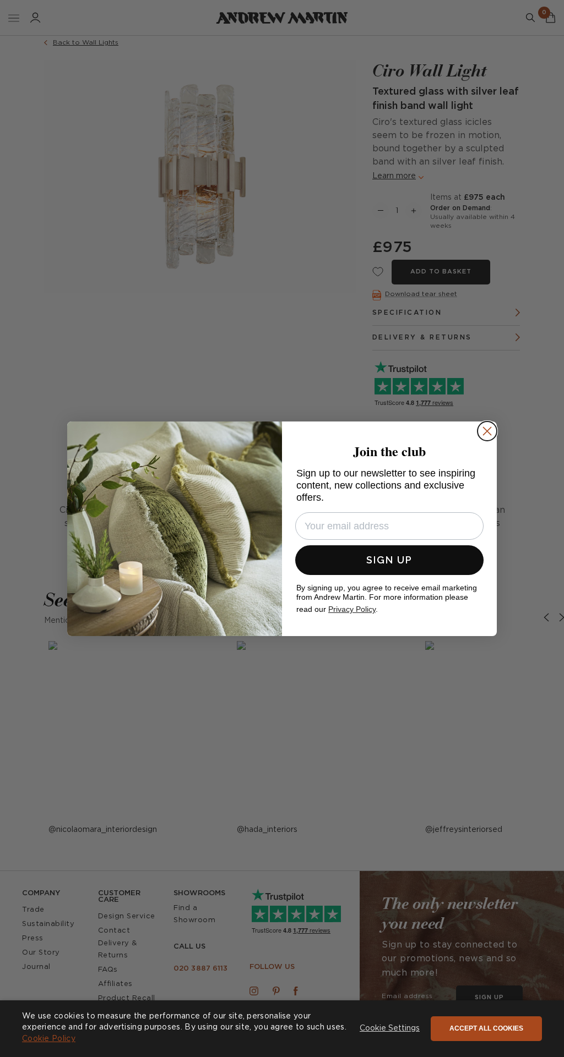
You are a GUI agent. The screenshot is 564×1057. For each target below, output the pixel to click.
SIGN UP (389, 560)
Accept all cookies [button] (486, 1028)
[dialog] (282, 1028)
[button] (390, 1029)
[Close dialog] (487, 431)
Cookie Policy (48, 1039)
